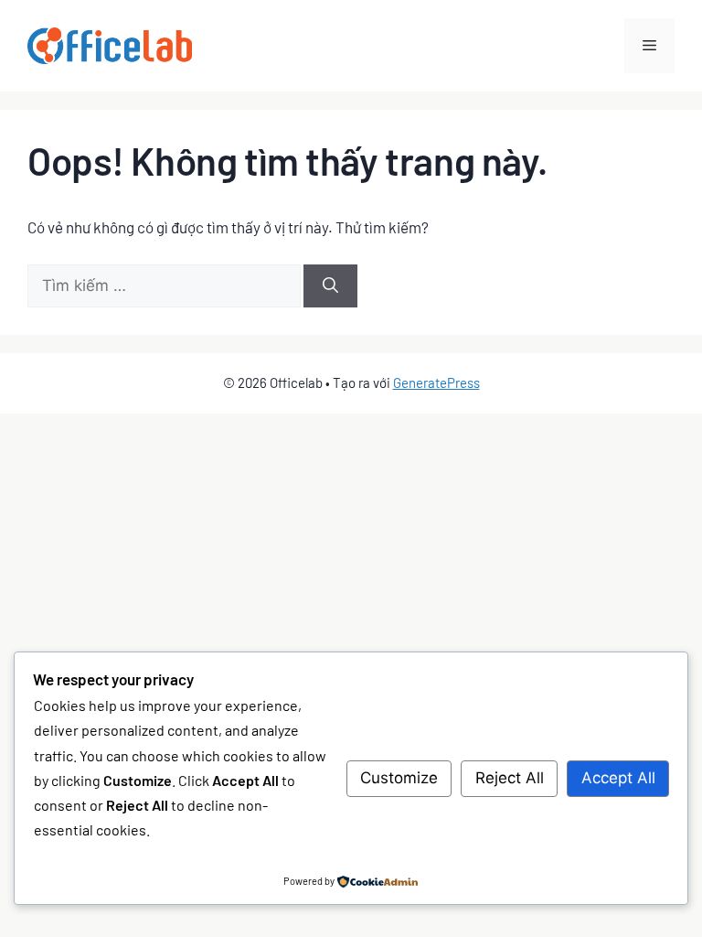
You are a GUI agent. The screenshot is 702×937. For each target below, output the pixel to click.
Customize (399, 778)
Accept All (618, 778)
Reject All (509, 778)
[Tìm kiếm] (330, 286)
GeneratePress (436, 382)
